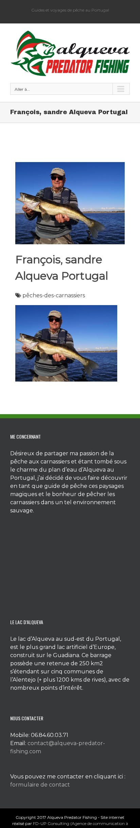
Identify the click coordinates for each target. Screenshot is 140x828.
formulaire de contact (40, 784)
